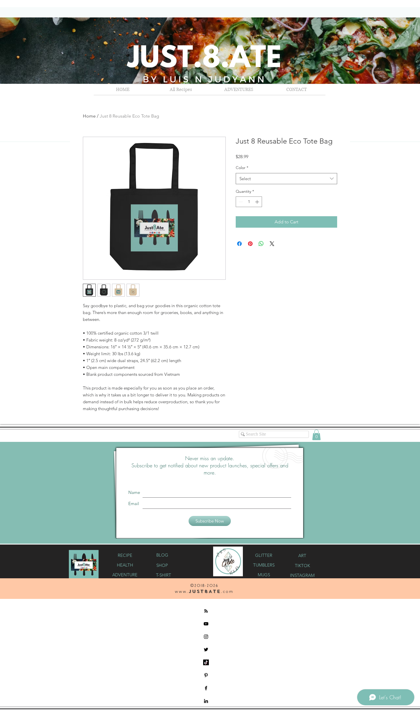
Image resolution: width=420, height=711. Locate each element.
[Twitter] (206, 649)
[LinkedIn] (206, 701)
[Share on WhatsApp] (261, 243)
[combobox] (286, 178)
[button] (239, 89)
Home (89, 116)
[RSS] (206, 611)
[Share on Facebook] (239, 243)
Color (242, 167)
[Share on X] (272, 243)
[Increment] (257, 202)
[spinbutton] (249, 202)
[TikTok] (206, 662)
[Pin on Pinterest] (250, 243)
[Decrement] (240, 202)
